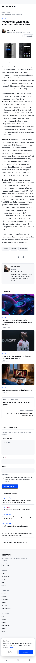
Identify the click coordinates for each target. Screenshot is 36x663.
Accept (25, 652)
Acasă (3, 12)
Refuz (10, 652)
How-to (4, 617)
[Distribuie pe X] (18, 257)
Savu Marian (11, 30)
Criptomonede (6, 608)
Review (4, 594)
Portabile (4, 597)
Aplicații (4, 605)
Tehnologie (5, 576)
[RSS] (8, 565)
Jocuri (3, 579)
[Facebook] (3, 565)
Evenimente (5, 625)
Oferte (4, 620)
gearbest (5, 248)
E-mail (4, 466)
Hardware (5, 599)
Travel (3, 628)
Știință (4, 585)
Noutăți (9, 12)
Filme (3, 582)
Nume (4, 457)
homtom (14, 248)
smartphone (23, 248)
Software (4, 602)
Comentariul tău (7, 438)
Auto (3, 631)
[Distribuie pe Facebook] (13, 257)
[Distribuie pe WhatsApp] (23, 257)
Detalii (11, 647)
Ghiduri (4, 622)
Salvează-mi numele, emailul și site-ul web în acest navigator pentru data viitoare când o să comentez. (19, 479)
